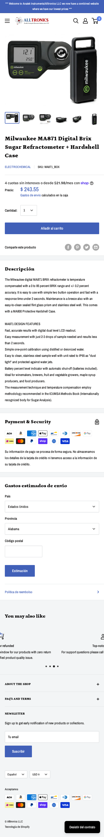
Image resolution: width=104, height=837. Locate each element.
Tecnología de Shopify (17, 827)
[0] (95, 21)
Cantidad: (11, 210)
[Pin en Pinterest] (77, 247)
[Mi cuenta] (85, 21)
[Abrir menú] (7, 21)
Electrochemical (18, 167)
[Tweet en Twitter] (86, 247)
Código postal (14, 541)
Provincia (11, 518)
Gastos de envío (30, 195)
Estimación (20, 570)
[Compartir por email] (95, 247)
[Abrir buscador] (76, 21)
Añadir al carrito (52, 228)
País (7, 496)
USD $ (35, 774)
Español (11, 774)
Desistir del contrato (82, 827)
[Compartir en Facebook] (68, 247)
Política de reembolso (18, 592)
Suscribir (18, 751)
